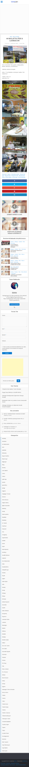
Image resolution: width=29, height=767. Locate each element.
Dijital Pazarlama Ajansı (21, 764)
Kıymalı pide (8, 175)
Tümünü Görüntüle (14, 304)
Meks (15, 761)
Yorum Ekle (21, 43)
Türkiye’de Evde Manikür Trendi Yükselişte (11, 389)
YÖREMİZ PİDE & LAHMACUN (14, 269)
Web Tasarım (12, 764)
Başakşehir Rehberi (15, 763)
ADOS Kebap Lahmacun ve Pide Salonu (16, 251)
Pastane (16, 272)
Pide (11, 36)
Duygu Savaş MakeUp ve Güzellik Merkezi (11, 392)
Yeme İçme (13, 243)
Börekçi (12, 272)
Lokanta (20, 241)
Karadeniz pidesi (15, 174)
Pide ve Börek (16, 36)
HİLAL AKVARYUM (8, 423)
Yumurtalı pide (22, 177)
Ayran (9, 174)
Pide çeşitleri (9, 177)
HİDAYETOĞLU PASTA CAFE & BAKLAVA (13, 431)
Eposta (4, 335)
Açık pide (5, 174)
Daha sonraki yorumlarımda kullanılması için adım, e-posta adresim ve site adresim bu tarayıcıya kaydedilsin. (14, 348)
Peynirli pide (22, 175)
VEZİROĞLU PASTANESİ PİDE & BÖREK (16, 275)
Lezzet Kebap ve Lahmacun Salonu (14, 257)
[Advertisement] (14, 18)
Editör (16, 43)
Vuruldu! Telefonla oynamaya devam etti (13, 418)
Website (4, 340)
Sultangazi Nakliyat (5, 764)
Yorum (3, 315)
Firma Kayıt (3, 763)
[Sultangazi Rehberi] (14, 1)
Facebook (8, 763)
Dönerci (12, 241)
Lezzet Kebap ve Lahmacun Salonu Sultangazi (14, 246)
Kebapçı (16, 241)
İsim (3, 329)
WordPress (24, 761)
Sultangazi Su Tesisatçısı (9, 426)
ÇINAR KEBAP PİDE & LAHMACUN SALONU (15, 264)
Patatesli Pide (15, 175)
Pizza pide (15, 177)
